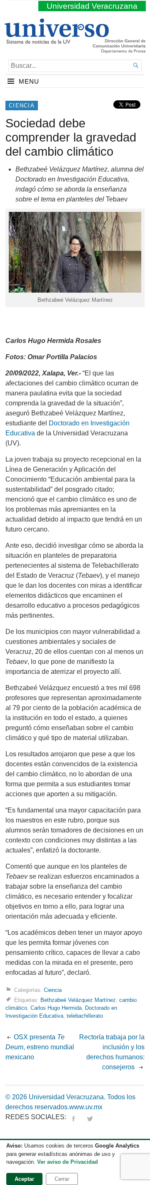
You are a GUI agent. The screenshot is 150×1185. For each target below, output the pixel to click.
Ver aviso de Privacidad (67, 1162)
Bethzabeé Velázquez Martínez (78, 1000)
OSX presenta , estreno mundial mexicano (39, 1047)
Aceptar (24, 1179)
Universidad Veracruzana (92, 6)
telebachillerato (85, 1016)
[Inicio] (56, 40)
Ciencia (22, 105)
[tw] (90, 1116)
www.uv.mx (85, 1106)
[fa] (73, 1116)
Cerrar (62, 1179)
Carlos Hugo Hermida (56, 1008)
